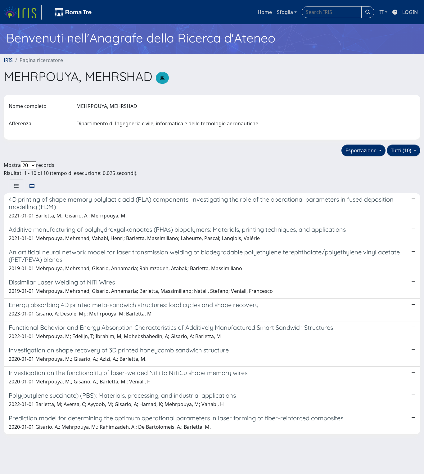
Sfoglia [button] (285, 12)
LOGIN (410, 12)
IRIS (8, 60)
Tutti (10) (402, 150)
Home (265, 12)
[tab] (16, 185)
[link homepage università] (73, 12)
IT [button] (381, 12)
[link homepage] (23, 12)
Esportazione (361, 150)
